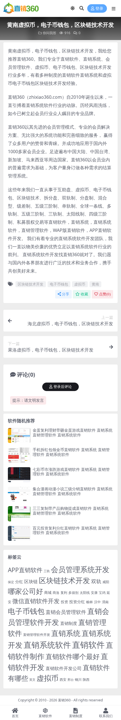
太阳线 (85, 592)
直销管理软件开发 (36, 634)
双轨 (96, 581)
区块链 (31, 581)
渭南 (105, 602)
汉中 (97, 602)
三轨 (47, 571)
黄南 (95, 284)
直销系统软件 (47, 644)
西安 (63, 679)
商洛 (56, 592)
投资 (64, 601)
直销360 (64, 700)
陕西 (86, 679)
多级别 (73, 592)
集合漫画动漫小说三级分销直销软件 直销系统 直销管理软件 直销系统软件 (73, 491)
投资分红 (77, 601)
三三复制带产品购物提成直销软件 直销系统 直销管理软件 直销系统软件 (71, 511)
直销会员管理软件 (66, 612)
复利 (63, 592)
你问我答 (49, 32)
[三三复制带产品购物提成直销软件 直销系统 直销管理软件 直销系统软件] (19, 513)
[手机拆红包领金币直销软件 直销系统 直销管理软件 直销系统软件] (19, 454)
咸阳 (105, 581)
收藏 (84, 294)
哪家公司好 (25, 591)
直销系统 (65, 633)
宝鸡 (102, 592)
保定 (11, 582)
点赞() (105, 294)
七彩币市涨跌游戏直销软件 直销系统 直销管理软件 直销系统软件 (71, 472)
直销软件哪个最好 (73, 656)
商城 (47, 592)
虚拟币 (79, 284)
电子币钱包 (59, 284)
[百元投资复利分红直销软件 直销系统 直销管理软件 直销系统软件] (19, 533)
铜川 (78, 679)
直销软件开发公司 (64, 668)
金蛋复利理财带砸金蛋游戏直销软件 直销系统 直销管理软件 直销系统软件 (73, 432)
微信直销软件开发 (36, 601)
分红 (19, 581)
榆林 (89, 602)
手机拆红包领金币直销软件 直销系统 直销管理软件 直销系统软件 (71, 452)
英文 (32, 679)
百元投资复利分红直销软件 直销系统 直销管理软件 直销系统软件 (71, 530)
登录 (99, 8)
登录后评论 (62, 387)
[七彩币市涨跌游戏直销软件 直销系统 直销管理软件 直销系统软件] (19, 474)
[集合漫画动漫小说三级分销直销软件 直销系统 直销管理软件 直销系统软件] (19, 494)
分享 (65, 294)
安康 (94, 592)
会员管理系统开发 (80, 569)
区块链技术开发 (30, 284)
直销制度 (68, 623)
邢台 (71, 680)
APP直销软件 (25, 570)
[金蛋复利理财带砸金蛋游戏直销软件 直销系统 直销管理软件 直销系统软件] (19, 435)
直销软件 (88, 644)
